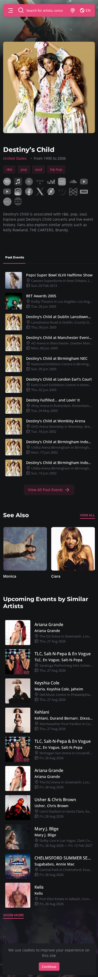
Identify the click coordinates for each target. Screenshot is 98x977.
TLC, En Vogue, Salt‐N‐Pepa (58, 659)
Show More (13, 915)
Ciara (55, 576)
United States (15, 158)
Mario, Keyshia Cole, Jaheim (58, 689)
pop (24, 169)
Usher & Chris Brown (55, 799)
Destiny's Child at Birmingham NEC (57, 358)
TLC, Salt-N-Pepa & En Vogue (62, 654)
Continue (49, 966)
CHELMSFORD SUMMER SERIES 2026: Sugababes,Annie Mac (63, 858)
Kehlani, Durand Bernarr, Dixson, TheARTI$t (63, 718)
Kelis (39, 887)
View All (87, 515)
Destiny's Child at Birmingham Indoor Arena (59, 441)
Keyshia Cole (46, 683)
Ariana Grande (48, 624)
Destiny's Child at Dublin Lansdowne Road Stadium (59, 316)
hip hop (56, 169)
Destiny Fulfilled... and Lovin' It (53, 400)
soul (38, 169)
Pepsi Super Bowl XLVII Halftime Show (59, 275)
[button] (10, 10)
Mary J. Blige (46, 829)
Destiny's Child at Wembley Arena (55, 420)
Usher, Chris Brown (51, 805)
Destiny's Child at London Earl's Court (59, 379)
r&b (9, 169)
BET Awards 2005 (41, 295)
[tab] (14, 257)
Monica (9, 576)
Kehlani (41, 712)
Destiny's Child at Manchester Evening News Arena (59, 337)
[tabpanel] (49, 382)
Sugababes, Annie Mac (54, 864)
